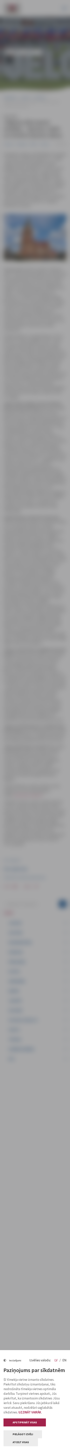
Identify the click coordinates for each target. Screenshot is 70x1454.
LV (56, 1360)
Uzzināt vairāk (29, 1412)
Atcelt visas (21, 1442)
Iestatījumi (15, 1360)
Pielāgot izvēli (23, 1434)
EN (64, 1360)
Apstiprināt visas (25, 1422)
